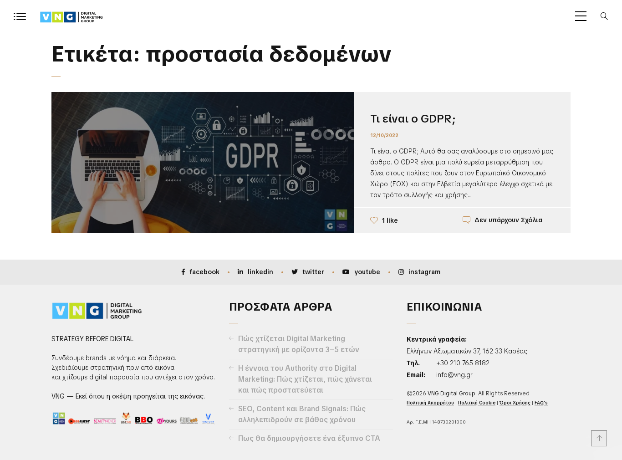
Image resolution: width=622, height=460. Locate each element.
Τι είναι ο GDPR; (413, 119)
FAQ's (541, 403)
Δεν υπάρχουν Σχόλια (508, 220)
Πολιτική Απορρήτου (430, 403)
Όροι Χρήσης (515, 403)
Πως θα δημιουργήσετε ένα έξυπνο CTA (309, 438)
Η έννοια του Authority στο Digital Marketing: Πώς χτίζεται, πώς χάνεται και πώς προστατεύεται (305, 379)
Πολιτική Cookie (476, 403)
